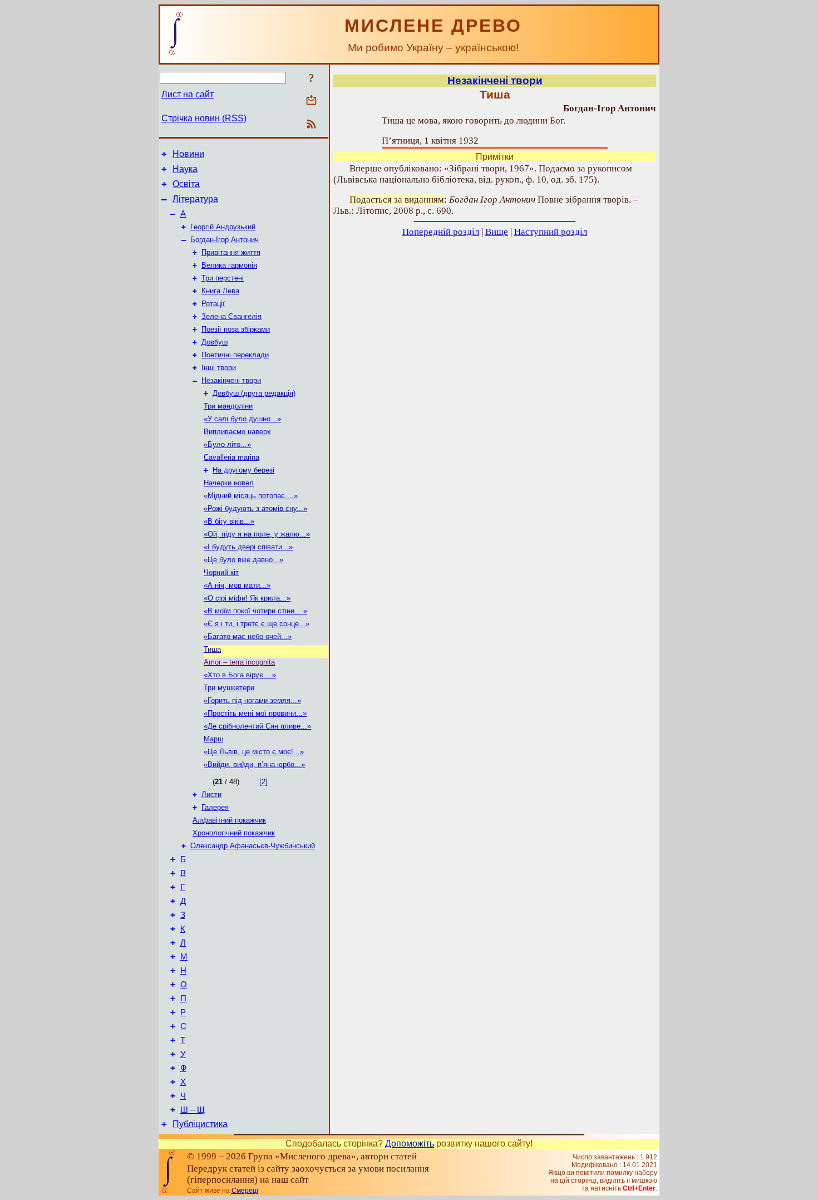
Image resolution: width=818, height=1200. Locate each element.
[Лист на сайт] (311, 101)
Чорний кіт (221, 572)
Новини (188, 154)
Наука (185, 169)
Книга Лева (220, 291)
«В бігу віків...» (229, 521)
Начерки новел (229, 483)
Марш (213, 739)
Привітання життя (230, 252)
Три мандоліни (228, 406)
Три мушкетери (229, 687)
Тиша (212, 649)
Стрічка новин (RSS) (204, 118)
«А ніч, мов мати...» (237, 585)
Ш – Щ (192, 1109)
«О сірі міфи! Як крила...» (247, 598)
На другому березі (243, 470)
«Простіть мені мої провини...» (255, 713)
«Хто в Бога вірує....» (240, 675)
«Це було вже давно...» (243, 559)
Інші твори (218, 367)
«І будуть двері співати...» (248, 547)
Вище (496, 232)
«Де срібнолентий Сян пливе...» (257, 726)
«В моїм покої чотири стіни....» (255, 611)
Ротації (213, 303)
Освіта (186, 184)
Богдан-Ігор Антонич (224, 239)
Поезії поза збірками (235, 329)
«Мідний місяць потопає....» (251, 495)
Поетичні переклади (235, 355)
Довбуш (214, 342)
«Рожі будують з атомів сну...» (255, 508)
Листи (211, 794)
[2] (263, 782)
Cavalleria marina (231, 457)
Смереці (244, 1190)
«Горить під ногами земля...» (252, 700)
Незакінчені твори (231, 380)
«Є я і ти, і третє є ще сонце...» (256, 623)
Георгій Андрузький (222, 227)
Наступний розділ (550, 232)
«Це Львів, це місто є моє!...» (254, 751)
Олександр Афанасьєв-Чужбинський (252, 846)
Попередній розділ (440, 232)
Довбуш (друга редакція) (254, 393)
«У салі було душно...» (242, 419)
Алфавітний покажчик (229, 820)
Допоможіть (409, 1143)
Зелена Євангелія (231, 316)
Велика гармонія (229, 265)
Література (195, 199)
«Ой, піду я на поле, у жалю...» (257, 534)
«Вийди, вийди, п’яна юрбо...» (254, 764)
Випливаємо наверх (237, 431)
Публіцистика (200, 1124)
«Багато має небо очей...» (248, 636)
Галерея (215, 807)
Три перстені (222, 278)
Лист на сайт (187, 94)
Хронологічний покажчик (234, 833)
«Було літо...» (227, 444)
